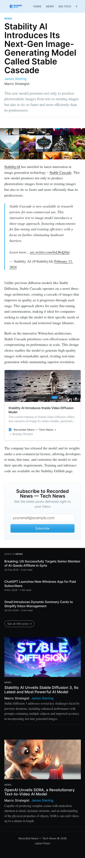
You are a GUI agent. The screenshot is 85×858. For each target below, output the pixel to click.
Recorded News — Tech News (37, 838)
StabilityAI (12, 166)
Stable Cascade (60, 172)
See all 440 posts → (19, 623)
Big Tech (65, 6)
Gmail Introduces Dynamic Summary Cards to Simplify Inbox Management (38, 604)
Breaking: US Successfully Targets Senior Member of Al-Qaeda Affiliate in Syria (42, 563)
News (50, 6)
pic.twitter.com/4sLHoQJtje (50, 252)
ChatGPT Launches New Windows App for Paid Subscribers (40, 584)
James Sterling (15, 79)
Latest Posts (42, 843)
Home (37, 6)
